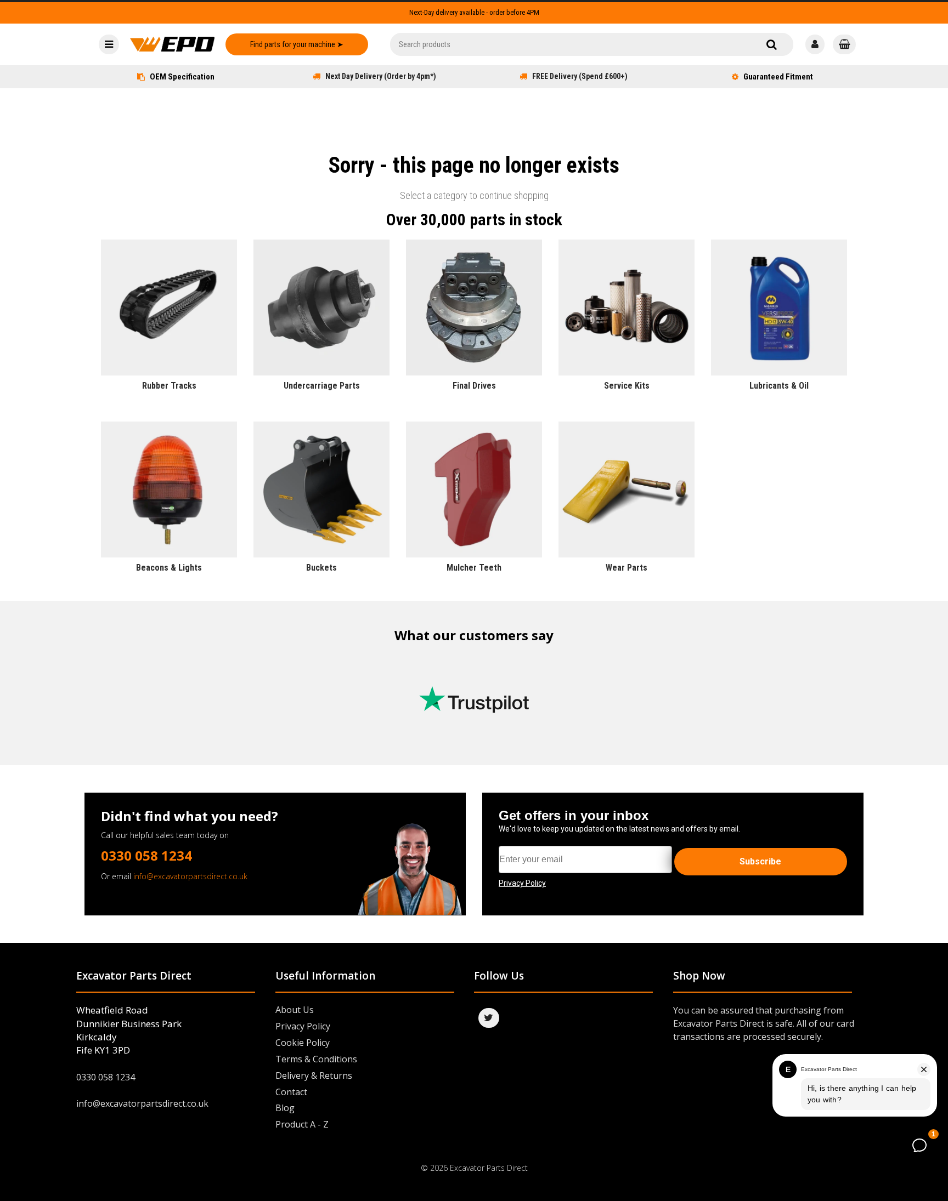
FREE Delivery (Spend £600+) (580, 76)
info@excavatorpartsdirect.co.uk (190, 876)
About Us (294, 1010)
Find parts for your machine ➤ (296, 44)
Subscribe (760, 861)
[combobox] (591, 44)
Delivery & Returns (313, 1075)
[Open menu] (109, 44)
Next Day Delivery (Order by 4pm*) (380, 76)
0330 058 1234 (146, 855)
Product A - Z (302, 1124)
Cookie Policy (302, 1043)
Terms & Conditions (316, 1059)
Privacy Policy (302, 1026)
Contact (291, 1092)
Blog (285, 1108)
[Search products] (771, 44)
